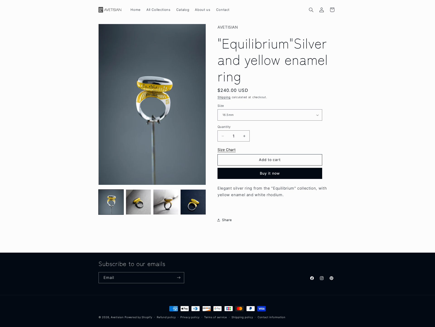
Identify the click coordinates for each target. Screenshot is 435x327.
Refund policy (166, 317)
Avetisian (117, 317)
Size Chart (227, 149)
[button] (311, 10)
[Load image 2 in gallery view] (138, 202)
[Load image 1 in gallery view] (111, 202)
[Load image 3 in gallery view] (165, 202)
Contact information (271, 317)
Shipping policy (242, 317)
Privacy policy (189, 317)
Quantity (224, 127)
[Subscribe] (179, 277)
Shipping (224, 97)
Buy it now (270, 173)
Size (221, 105)
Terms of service (215, 317)
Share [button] (227, 220)
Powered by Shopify (138, 317)
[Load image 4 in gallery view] (193, 202)
